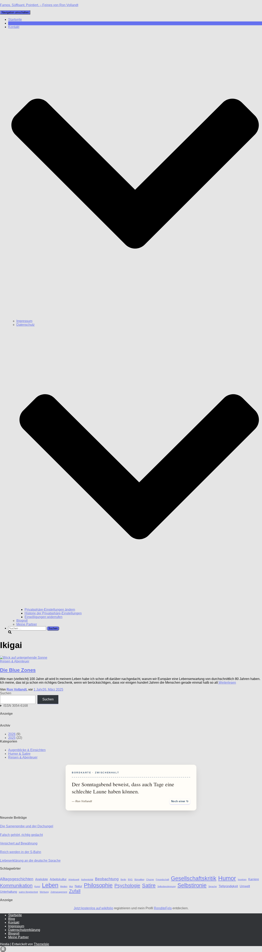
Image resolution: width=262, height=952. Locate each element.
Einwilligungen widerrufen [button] (43, 617)
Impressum (24, 321)
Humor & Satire (19, 753)
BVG (130, 879)
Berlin (123, 879)
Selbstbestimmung (166, 886)
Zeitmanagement (59, 892)
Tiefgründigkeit (228, 886)
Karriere (253, 879)
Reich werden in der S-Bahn (20, 852)
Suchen (5, 693)
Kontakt (13, 922)
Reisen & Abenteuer (14, 661)
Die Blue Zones (18, 670)
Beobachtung (107, 879)
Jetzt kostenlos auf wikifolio (93, 908)
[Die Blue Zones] (23, 657)
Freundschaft (162, 879)
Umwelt (245, 886)
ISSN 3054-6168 (15, 705)
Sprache (212, 886)
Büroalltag (139, 879)
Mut (71, 886)
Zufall (74, 891)
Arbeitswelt (73, 879)
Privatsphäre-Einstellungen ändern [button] (50, 609)
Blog (11, 23)
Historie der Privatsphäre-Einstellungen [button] (53, 613)
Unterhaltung (8, 891)
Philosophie (98, 885)
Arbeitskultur (58, 879)
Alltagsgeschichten (16, 879)
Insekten (242, 879)
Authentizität (87, 879)
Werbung (44, 892)
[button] (135, 317)
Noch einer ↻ (180, 801)
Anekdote (41, 879)
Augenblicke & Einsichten (27, 750)
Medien (63, 886)
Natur (78, 886)
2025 (12, 737)
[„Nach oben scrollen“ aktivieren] (3, 949)
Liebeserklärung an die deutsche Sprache (30, 860)
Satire (149, 885)
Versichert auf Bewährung (18, 843)
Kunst (37, 886)
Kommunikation (16, 885)
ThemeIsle (41, 944)
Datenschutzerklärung (24, 930)
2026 (12, 734)
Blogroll (22, 620)
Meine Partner (26, 624)
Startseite (15, 19)
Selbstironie (192, 885)
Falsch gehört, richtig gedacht (21, 835)
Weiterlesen (227, 682)
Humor (227, 878)
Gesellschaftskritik (193, 878)
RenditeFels (163, 908)
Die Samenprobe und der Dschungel (26, 826)
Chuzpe (150, 879)
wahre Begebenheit (28, 892)
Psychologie (127, 885)
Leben (50, 885)
